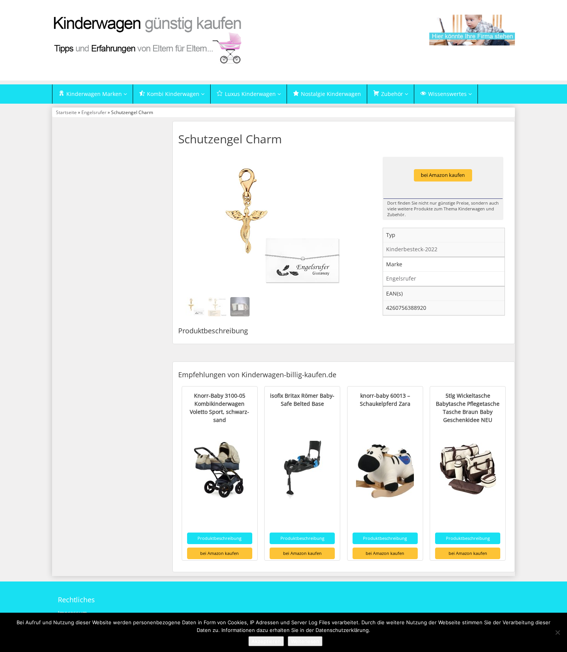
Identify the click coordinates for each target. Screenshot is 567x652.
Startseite (66, 112)
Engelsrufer (93, 112)
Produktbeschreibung (219, 538)
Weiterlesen (305, 641)
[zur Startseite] (148, 39)
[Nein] (557, 632)
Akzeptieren (266, 641)
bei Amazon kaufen (443, 175)
